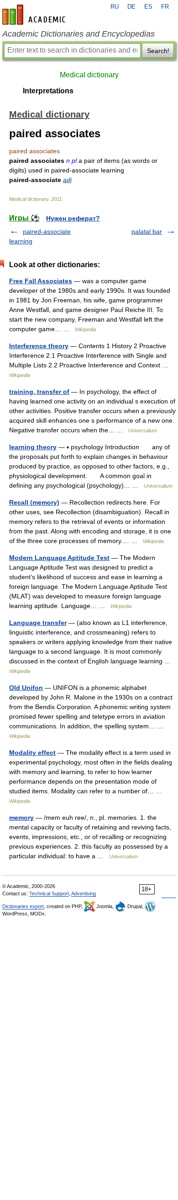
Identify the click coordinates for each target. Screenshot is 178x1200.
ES (148, 7)
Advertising (83, 893)
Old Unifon (26, 687)
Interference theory (38, 346)
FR (165, 7)
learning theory (33, 447)
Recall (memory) (34, 502)
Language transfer (38, 622)
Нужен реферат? (73, 218)
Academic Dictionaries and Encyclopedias (78, 33)
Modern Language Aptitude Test (59, 557)
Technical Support (49, 893)
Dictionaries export (23, 906)
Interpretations (48, 91)
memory (21, 817)
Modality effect (32, 752)
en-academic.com (35, 15)
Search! (158, 50)
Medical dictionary (89, 75)
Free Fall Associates (40, 281)
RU (114, 7)
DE (131, 7)
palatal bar (146, 231)
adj (67, 179)
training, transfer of (39, 391)
